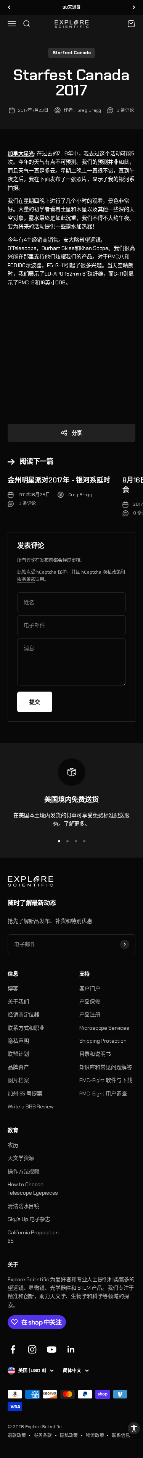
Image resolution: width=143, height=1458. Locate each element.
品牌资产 (18, 1067)
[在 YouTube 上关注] (52, 1349)
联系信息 (121, 1435)
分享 (77, 432)
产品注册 (89, 1014)
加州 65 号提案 (25, 1093)
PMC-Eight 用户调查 (103, 1093)
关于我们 (18, 1001)
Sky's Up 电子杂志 (29, 1219)
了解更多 (74, 823)
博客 (13, 988)
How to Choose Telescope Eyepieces (33, 1188)
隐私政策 (112, 572)
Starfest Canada (72, 53)
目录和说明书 (95, 1053)
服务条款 (26, 579)
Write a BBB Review (30, 1106)
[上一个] (9, 7)
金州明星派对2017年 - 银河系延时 (59, 480)
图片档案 (18, 1080)
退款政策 (17, 1435)
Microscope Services (104, 1027)
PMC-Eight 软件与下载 (105, 1080)
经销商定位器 (23, 1014)
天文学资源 (21, 1158)
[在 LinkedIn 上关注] (71, 1349)
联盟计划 (18, 1053)
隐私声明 (18, 1040)
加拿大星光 (21, 153)
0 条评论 (125, 110)
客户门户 (89, 988)
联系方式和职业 (26, 1027)
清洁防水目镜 (23, 1206)
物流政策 (95, 1435)
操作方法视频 (23, 1171)
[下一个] (134, 7)
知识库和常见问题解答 (105, 1067)
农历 (13, 1145)
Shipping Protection (103, 1040)
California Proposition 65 (33, 1236)
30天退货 (71, 7)
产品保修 (89, 1001)
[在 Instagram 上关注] (32, 1349)
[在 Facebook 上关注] (13, 1349)
